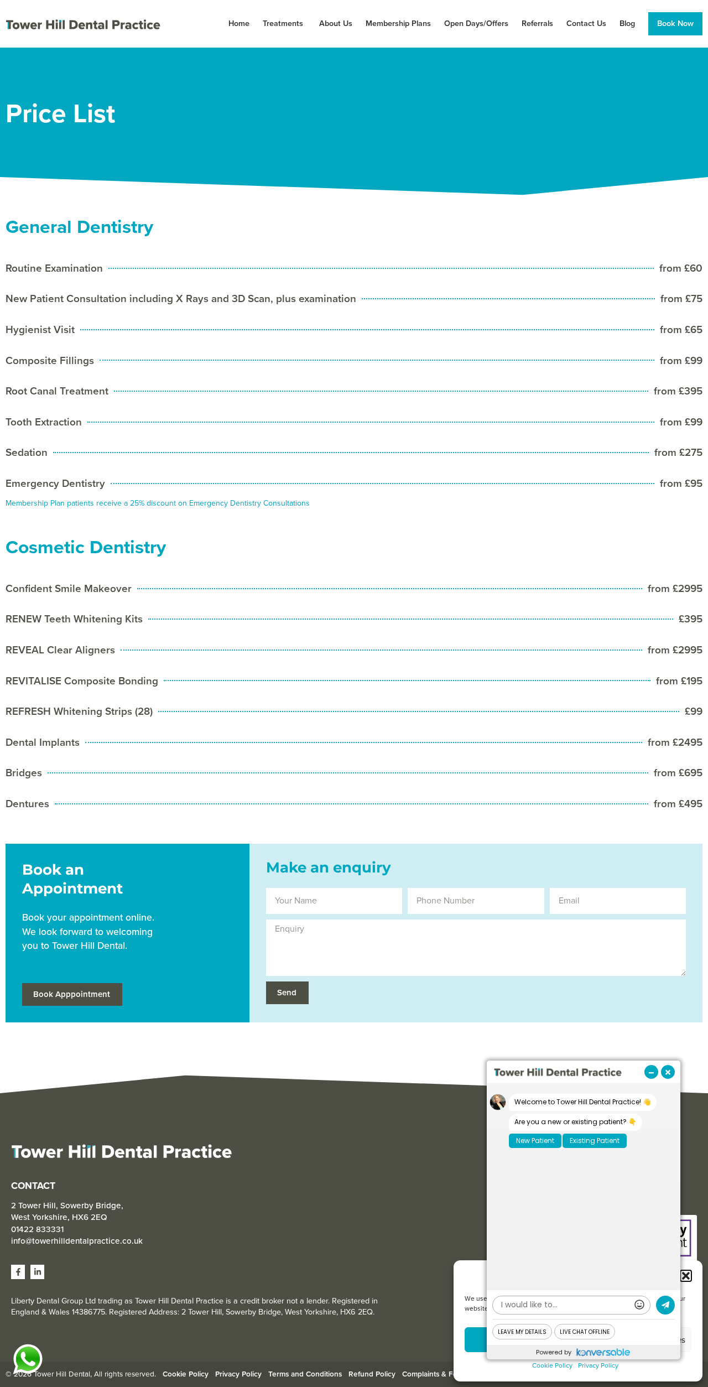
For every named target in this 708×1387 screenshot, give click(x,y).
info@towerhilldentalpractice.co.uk (77, 1241)
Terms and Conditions (305, 1373)
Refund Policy (371, 1373)
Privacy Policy (598, 1365)
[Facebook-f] (18, 1272)
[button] (685, 1275)
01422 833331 (37, 1229)
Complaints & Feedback (442, 1373)
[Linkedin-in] (37, 1272)
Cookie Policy (552, 1365)
